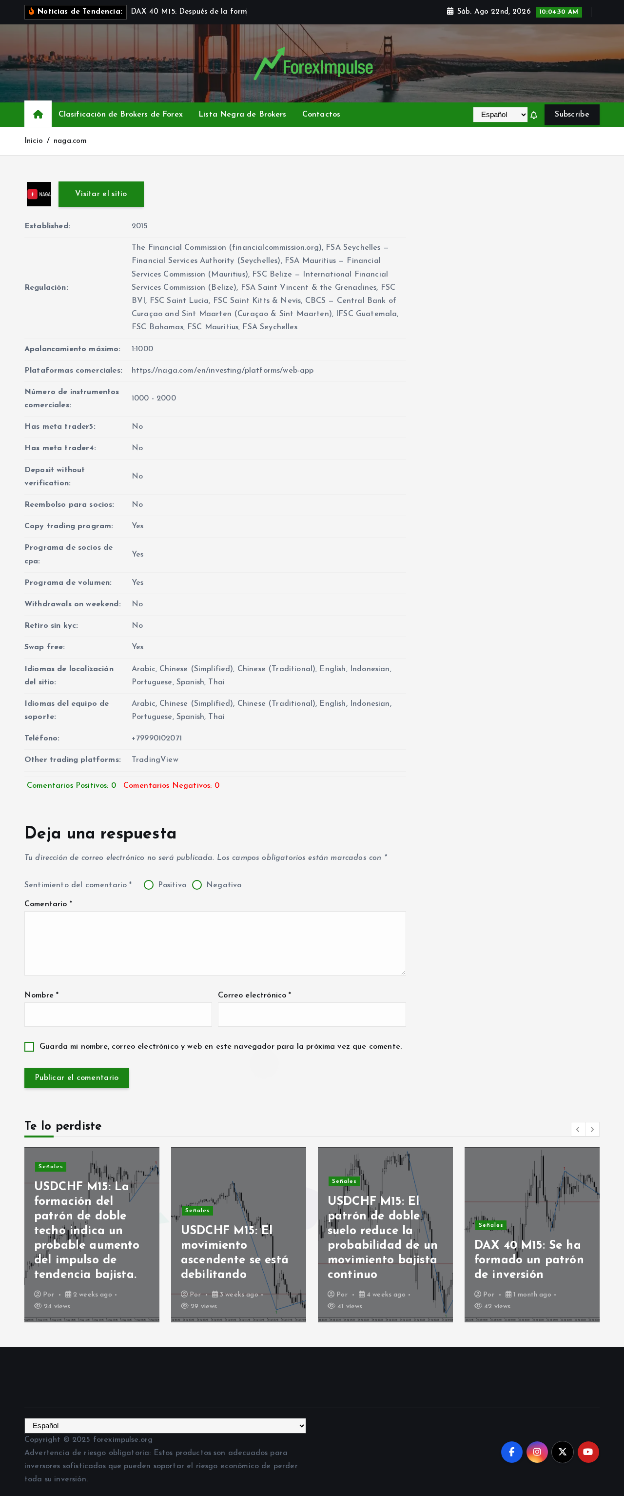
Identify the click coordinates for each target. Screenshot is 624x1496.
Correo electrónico (254, 995)
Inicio (33, 141)
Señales (51, 1167)
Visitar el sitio (101, 194)
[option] (91, 1234)
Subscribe (572, 115)
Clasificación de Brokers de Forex (120, 115)
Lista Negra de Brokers (242, 115)
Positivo (171, 885)
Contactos (321, 115)
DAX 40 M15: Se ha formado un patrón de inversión (529, 1260)
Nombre (41, 995)
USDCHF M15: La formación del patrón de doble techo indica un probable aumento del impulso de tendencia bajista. (87, 1231)
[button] (578, 1129)
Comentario (48, 904)
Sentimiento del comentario (78, 885)
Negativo (222, 885)
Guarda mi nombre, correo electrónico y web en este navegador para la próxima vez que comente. (220, 1047)
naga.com (70, 141)
